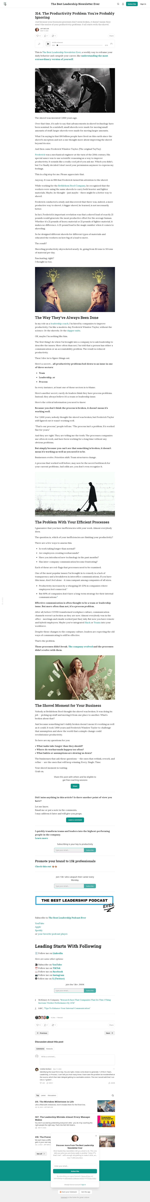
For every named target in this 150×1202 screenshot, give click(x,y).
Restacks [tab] (49, 1049)
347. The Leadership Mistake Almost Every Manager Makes (62, 1118)
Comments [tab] (40, 1049)
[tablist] (44, 1049)
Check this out (43, 866)
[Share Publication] (123, 4)
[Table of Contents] (2, 601)
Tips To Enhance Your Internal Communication (67, 1008)
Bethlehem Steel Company (71, 185)
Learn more (41, 838)
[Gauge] (111, 44)
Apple (38, 926)
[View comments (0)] (56, 1130)
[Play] (48, 43)
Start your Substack (69, 1192)
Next (108, 1033)
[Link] (32, 317)
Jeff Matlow (44, 28)
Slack (87, 622)
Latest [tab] (43, 1095)
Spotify (38, 930)
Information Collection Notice (74, 1178)
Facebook (58, 971)
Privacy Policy (91, 1178)
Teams (97, 622)
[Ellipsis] (114, 1069)
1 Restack (60, 1017)
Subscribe (132, 4)
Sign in (143, 4)
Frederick (40, 154)
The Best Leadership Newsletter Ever (61, 52)
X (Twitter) (58, 978)
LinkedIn (58, 953)
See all (39, 1154)
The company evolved (80, 646)
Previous (43, 1033)
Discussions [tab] (52, 1095)
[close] (96, 1136)
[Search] (118, 4)
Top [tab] (37, 1095)
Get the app (85, 1192)
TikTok (56, 968)
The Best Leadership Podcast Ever (67, 917)
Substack (64, 1197)
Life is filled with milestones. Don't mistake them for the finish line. (60, 1105)
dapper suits (73, 330)
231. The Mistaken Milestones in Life (54, 1101)
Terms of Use (85, 1176)
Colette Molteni (45, 1069)
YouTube (39, 923)
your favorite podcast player (52, 933)
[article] (75, 1106)
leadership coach (60, 323)
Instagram (58, 975)
